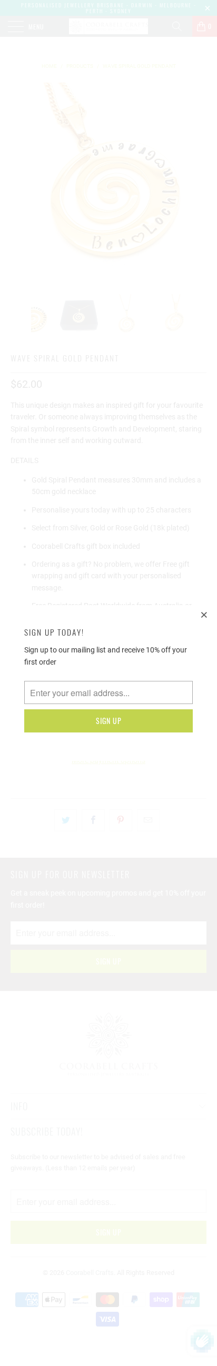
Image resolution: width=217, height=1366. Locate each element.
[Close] (204, 614)
